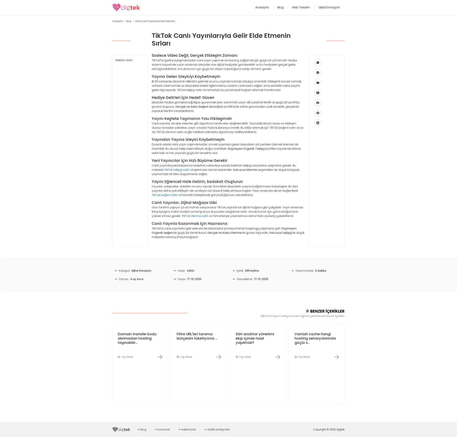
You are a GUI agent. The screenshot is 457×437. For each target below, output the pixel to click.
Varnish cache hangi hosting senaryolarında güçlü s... (315, 338)
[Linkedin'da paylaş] (317, 122)
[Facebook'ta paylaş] (317, 102)
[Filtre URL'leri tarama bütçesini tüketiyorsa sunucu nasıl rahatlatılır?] (218, 357)
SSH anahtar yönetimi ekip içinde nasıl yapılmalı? (255, 338)
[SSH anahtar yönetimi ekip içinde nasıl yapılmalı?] (277, 357)
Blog (143, 429)
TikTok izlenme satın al (197, 216)
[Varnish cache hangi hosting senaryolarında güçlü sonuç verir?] (336, 357)
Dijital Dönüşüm (141, 270)
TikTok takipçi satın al (178, 170)
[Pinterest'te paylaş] (317, 112)
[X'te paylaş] (317, 92)
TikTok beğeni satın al (166, 195)
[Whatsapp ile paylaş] (317, 62)
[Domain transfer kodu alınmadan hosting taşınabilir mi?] (159, 357)
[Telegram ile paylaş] (317, 72)
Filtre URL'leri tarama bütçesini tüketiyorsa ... (197, 336)
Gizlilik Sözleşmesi (218, 429)
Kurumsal (164, 429)
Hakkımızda (188, 429)
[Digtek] (126, 7)
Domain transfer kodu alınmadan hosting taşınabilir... (137, 338)
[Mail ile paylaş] (317, 82)
